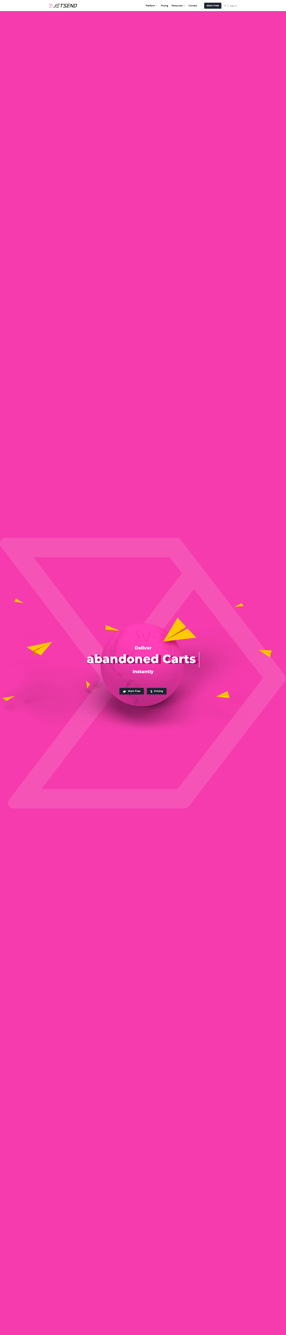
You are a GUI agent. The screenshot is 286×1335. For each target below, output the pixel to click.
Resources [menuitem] (177, 5)
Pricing (158, 691)
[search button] (226, 5)
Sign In (233, 6)
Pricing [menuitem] (164, 5)
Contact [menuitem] (193, 5)
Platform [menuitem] (150, 5)
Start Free (213, 5)
